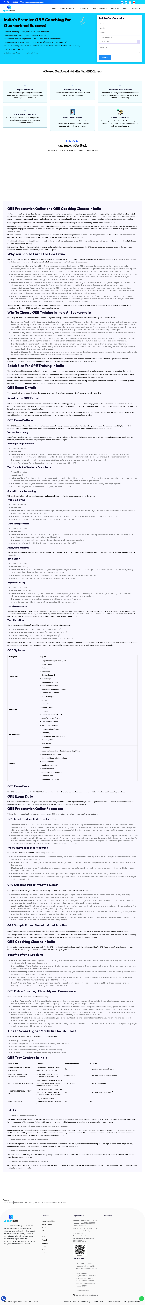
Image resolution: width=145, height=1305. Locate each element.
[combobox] (119, 42)
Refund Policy (99, 1302)
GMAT (44, 1230)
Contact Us (135, 8)
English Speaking (48, 1221)
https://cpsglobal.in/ (98, 1083)
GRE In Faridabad (45, 1202)
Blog (125, 8)
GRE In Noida (8, 1202)
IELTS (44, 1227)
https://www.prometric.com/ (101, 1092)
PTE (43, 1249)
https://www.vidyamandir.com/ (102, 1069)
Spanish (45, 1243)
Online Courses (98, 8)
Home (53, 8)
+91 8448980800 (12, 2)
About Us (115, 8)
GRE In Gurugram (31, 1202)
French (44, 1240)
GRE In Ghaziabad (59, 1202)
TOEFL (44, 1246)
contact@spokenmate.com (33, 2)
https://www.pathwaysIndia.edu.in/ (103, 1075)
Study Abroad (66, 8)
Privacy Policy (85, 1302)
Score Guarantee (114, 1302)
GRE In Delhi (18, 1202)
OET (43, 1253)
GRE (43, 1234)
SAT (43, 1237)
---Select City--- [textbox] (106, 42)
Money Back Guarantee (132, 1302)
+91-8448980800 (82, 1290)
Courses (82, 8)
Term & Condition (70, 1302)
